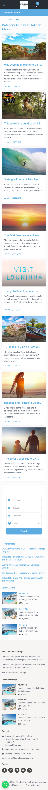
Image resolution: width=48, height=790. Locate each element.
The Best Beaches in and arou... (23, 235)
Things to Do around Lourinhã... (23, 123)
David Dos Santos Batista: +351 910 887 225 (23, 749)
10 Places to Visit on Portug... (22, 346)
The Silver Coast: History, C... (21, 458)
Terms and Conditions (13, 785)
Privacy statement (33, 785)
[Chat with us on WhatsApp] (5, 784)
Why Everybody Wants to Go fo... (23, 64)
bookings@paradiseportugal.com (19, 758)
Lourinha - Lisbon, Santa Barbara (31, 688)
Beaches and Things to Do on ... (23, 402)
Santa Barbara (32, 600)
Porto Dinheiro (32, 615)
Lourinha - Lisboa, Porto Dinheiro (31, 703)
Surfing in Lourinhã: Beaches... (22, 179)
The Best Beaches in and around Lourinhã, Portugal (23, 573)
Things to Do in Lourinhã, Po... (22, 291)
